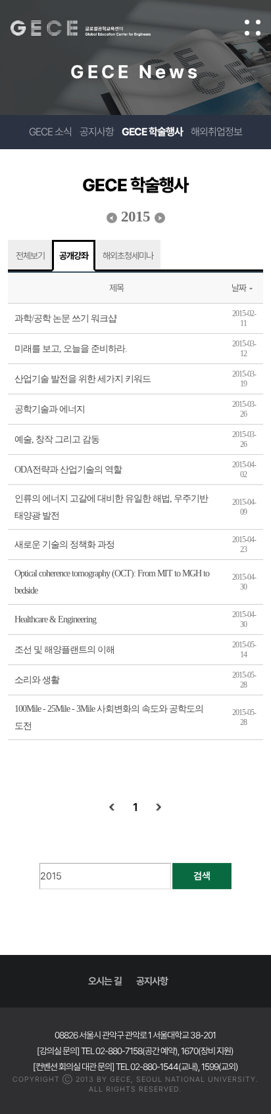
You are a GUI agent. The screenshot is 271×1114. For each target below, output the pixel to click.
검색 (201, 876)
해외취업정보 (216, 132)
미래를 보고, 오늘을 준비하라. (70, 349)
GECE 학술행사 (152, 132)
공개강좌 (73, 255)
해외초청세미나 (128, 255)
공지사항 (97, 132)
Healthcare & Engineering (55, 619)
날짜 (239, 288)
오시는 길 (105, 981)
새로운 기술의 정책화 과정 (64, 544)
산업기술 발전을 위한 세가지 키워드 (82, 379)
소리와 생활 (36, 680)
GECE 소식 (50, 132)
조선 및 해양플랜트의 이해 (64, 650)
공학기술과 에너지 (49, 409)
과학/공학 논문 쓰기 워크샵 (65, 318)
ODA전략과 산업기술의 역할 (68, 470)
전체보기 (30, 255)
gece (94, 28)
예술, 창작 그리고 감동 (56, 439)
